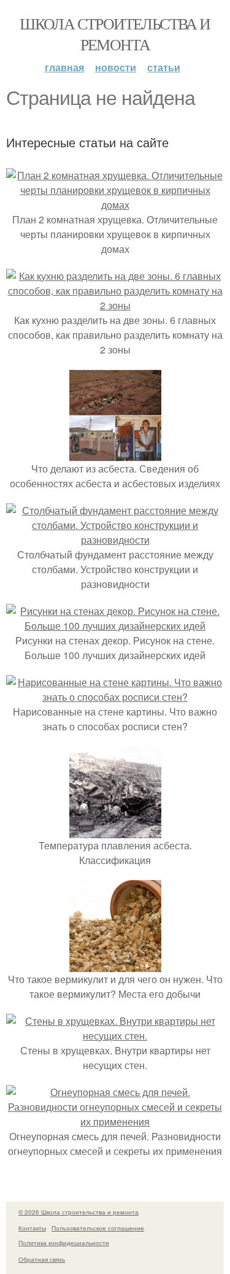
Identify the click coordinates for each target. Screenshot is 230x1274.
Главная (64, 67)
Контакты (32, 1228)
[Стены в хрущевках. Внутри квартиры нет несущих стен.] (115, 1036)
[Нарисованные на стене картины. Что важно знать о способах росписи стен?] (115, 697)
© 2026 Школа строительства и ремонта (78, 1212)
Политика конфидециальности (63, 1242)
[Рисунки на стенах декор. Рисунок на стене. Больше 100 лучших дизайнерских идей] (115, 626)
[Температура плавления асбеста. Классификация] (115, 831)
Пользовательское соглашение (98, 1228)
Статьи (163, 67)
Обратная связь (41, 1259)
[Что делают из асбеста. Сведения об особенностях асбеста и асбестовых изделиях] (115, 454)
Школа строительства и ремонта (115, 34)
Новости (115, 67)
